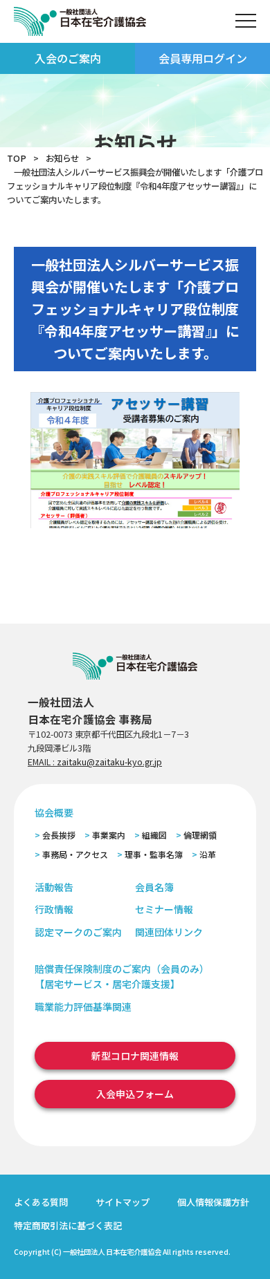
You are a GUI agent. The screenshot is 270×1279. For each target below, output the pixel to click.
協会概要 (54, 812)
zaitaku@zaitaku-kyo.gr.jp (109, 762)
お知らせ (62, 158)
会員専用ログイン (203, 58)
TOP (16, 158)
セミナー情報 (164, 909)
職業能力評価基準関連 (83, 1007)
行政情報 (54, 909)
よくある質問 (41, 1201)
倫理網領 (200, 835)
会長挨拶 (58, 835)
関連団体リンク (169, 932)
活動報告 (54, 887)
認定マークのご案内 (78, 932)
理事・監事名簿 (154, 854)
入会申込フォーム (135, 1094)
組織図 (154, 835)
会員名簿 (154, 887)
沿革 (207, 854)
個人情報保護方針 (213, 1201)
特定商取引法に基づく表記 (68, 1225)
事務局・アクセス (75, 854)
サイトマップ (123, 1201)
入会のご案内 (68, 58)
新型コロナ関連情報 (135, 1056)
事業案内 (108, 835)
